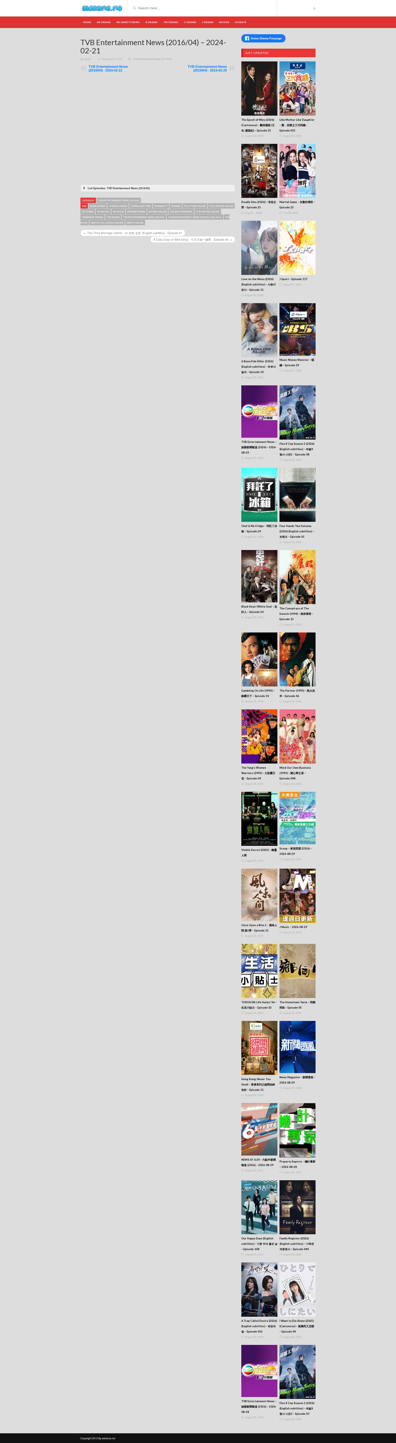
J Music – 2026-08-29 (293, 927)
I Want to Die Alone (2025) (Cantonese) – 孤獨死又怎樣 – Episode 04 (296, 1326)
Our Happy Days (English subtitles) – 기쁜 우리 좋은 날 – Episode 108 (259, 1244)
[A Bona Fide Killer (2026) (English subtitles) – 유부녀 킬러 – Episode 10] (259, 330)
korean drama (136, 211)
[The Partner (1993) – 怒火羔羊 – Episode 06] (297, 659)
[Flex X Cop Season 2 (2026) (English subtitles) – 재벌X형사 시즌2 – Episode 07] (297, 1372)
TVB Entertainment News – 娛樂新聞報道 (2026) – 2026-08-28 (259, 1407)
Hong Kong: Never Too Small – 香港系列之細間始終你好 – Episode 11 (258, 1084)
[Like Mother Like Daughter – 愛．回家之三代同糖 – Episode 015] (297, 88)
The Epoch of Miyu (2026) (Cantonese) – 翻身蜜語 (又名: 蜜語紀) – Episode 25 (258, 125)
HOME (87, 22)
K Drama (152, 22)
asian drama (97, 206)
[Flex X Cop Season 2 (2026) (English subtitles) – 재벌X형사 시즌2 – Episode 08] (297, 412)
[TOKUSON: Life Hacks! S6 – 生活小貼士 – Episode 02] (259, 971)
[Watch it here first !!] (102, 8)
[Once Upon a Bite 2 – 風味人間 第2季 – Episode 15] (259, 895)
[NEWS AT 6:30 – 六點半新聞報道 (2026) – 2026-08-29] (259, 1129)
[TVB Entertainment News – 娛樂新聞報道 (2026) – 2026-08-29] (259, 411)
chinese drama (118, 206)
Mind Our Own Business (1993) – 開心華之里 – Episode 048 (295, 773)
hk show (118, 211)
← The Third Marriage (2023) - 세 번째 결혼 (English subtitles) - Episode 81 (133, 233)
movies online (157, 211)
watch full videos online (107, 222)
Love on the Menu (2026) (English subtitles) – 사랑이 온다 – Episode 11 (258, 284)
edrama (175, 206)
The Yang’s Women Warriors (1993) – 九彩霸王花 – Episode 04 (258, 773)
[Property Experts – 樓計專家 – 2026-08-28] (297, 1130)
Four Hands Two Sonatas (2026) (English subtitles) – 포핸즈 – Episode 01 (296, 531)
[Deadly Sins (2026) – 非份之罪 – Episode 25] (259, 171)
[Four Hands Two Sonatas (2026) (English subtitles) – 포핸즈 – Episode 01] (297, 495)
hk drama (88, 211)
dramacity (160, 206)
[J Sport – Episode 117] (297, 248)
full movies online (221, 206)
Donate (240, 22)
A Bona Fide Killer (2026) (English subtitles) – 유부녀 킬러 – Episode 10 (258, 367)
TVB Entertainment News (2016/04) (152, 59)
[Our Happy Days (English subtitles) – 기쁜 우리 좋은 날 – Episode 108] (259, 1207)
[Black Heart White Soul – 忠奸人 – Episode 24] (259, 576)
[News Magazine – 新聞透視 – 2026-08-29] (297, 1047)
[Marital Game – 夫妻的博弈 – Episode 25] (297, 171)
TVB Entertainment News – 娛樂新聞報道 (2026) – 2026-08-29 (259, 447)
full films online (195, 206)
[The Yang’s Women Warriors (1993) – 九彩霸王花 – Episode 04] (259, 736)
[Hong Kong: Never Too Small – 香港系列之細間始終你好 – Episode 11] (259, 1048)
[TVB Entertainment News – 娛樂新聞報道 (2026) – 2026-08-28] (259, 1371)
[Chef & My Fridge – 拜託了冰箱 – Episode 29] (259, 495)
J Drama (207, 22)
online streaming (181, 211)
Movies (224, 22)
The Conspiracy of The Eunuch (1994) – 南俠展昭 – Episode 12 (296, 614)
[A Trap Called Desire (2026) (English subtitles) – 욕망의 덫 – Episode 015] (259, 1289)
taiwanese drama (92, 217)
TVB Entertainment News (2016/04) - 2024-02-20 (207, 68)
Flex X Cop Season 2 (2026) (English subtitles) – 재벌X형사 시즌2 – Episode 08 (296, 449)
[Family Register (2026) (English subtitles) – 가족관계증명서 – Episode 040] (297, 1207)
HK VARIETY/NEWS (128, 22)
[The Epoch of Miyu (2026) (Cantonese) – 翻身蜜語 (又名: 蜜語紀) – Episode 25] (259, 88)
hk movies (103, 211)
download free (141, 206)
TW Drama (170, 22)
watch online (135, 222)
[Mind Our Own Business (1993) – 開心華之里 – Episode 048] (297, 736)
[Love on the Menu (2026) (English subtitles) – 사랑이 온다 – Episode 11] (259, 248)
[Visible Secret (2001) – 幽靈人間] (259, 819)
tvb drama (113, 217)
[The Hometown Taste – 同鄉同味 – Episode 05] (297, 971)
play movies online (208, 211)
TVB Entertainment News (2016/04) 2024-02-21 (195, 217)
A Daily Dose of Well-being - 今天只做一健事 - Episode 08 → (192, 239)
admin (87, 59)
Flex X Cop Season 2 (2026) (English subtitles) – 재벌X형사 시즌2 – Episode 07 (296, 1408)
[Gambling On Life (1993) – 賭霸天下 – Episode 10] (259, 659)
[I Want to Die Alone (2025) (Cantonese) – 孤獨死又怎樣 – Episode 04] (297, 1289)
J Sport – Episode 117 (293, 279)
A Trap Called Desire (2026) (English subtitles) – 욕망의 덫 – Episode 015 (259, 1326)
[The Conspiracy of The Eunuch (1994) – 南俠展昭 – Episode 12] (297, 577)
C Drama (190, 22)
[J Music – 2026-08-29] (297, 896)
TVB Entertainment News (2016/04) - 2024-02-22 (108, 68)
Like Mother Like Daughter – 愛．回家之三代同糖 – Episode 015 (297, 125)
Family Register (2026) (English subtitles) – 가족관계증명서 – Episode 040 (296, 1244)
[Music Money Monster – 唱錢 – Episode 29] (297, 329)
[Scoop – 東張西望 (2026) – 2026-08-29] (297, 818)
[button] (158, 188)
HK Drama (104, 22)
